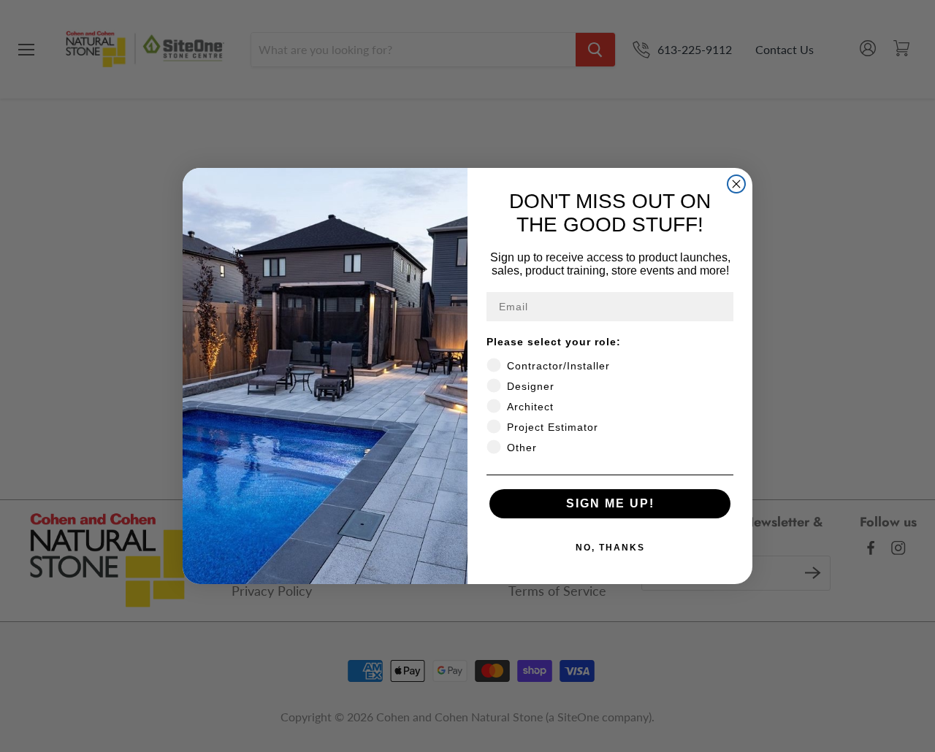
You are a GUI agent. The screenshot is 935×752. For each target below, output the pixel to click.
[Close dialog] (736, 184)
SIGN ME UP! (610, 503)
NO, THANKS (610, 547)
